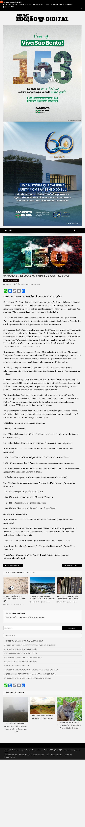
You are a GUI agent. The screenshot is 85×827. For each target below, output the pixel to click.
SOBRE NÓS (68, 4)
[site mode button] (75, 230)
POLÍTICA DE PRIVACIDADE (54, 4)
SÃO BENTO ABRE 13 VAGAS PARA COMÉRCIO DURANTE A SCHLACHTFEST (32, 670)
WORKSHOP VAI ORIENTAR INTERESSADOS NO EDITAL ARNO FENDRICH (31, 645)
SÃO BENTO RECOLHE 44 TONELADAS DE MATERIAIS (24, 641)
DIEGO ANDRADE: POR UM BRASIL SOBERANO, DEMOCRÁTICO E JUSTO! (31, 674)
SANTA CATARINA (25, 4)
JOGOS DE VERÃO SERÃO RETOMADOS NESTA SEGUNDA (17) (14, 598)
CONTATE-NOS (9, 7)
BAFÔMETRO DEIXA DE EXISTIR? (17, 666)
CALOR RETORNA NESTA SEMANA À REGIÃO (21, 649)
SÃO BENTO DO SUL (11, 4)
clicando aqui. (18, 558)
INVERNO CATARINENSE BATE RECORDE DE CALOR (15, 566)
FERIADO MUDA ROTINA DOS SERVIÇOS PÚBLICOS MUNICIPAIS (42, 597)
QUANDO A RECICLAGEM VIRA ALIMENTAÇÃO (21, 662)
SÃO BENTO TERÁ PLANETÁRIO (73, 566)
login (22, 617)
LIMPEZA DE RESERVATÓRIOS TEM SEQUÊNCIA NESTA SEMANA (28, 678)
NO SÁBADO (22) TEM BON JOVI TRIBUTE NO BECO (24, 657)
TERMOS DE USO (38, 4)
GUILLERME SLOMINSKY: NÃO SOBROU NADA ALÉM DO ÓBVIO (68, 597)
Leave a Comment (34, 284)
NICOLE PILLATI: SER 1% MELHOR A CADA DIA (21, 653)
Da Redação (20, 284)
